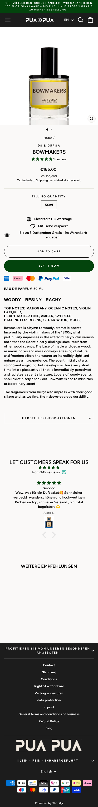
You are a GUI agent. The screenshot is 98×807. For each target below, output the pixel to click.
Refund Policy (49, 721)
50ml (49, 205)
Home (48, 138)
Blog (49, 728)
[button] (45, 535)
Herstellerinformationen (49, 418)
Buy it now (49, 265)
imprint (49, 707)
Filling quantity (49, 196)
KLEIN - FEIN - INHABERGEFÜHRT (47, 760)
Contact (49, 665)
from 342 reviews (46, 472)
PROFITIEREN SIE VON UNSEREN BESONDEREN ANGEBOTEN (47, 650)
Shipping (42, 180)
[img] (49, 467)
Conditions (49, 679)
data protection (49, 700)
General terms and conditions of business (49, 714)
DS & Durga (49, 145)
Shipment (49, 672)
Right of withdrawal (49, 686)
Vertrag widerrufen (49, 693)
